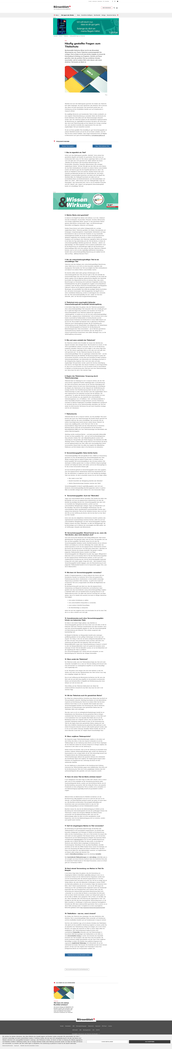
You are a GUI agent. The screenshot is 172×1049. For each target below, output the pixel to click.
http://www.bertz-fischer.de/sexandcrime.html (92, 907)
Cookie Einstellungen (107, 1041)
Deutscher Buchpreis (112, 15)
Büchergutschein (87, 1030)
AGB (73, 1026)
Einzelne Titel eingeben (69, 146)
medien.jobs (94, 1)
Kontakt (90, 1)
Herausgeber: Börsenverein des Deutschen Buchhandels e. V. (86, 1034)
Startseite (55, 36)
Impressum (97, 1026)
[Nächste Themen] (117, 15)
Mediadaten (100, 1)
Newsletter (107, 1)
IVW (103, 1)
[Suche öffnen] (114, 7)
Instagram (115, 1)
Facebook (112, 1)
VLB (93, 1030)
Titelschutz (66, 36)
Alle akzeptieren (149, 1041)
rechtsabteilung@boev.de (98, 135)
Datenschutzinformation (7, 1045)
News (78, 15)
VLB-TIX (98, 1030)
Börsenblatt (62, 7)
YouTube (117, 1)
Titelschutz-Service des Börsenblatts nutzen (79, 955)
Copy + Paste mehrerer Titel (103, 146)
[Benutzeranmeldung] (117, 7)
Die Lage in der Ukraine (67, 15)
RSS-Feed (104, 1026)
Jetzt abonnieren (107, 7)
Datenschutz (91, 1026)
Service (60, 36)
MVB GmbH (75, 1030)
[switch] (56, 15)
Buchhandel (97, 15)
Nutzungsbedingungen (81, 1026)
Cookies (110, 1026)
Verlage (104, 15)
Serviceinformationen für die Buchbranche (77, 969)
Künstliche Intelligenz (87, 15)
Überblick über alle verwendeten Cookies (29, 1045)
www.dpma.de (78, 839)
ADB (80, 1030)
